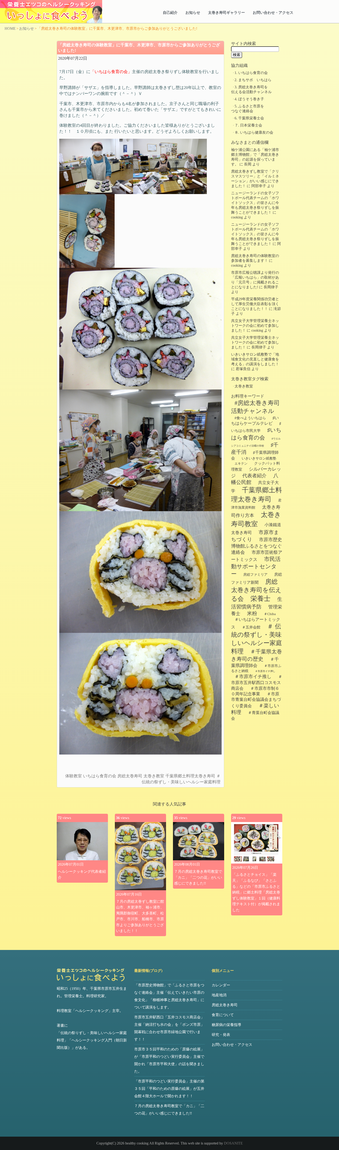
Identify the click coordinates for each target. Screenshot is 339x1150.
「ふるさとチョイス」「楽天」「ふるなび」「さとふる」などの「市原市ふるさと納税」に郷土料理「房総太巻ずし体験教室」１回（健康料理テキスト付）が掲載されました (256, 892)
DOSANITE (233, 1143)
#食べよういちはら (250, 418)
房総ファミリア (255, 574)
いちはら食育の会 (99, 776)
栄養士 (260, 598)
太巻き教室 (153, 776)
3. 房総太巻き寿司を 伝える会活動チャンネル (262, 89)
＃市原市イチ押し (265, 671)
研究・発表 (221, 1035)
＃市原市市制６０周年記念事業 (255, 691)
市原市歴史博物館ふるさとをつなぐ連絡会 (256, 546)
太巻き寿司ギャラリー (226, 13)
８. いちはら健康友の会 (254, 132)
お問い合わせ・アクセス (273, 13)
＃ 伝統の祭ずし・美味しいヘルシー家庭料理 (256, 639)
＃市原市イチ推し (253, 676)
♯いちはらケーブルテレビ (255, 421)
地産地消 (219, 995)
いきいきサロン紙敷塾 (259, 458)
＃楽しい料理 (255, 709)
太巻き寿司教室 (256, 519)
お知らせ (192, 13)
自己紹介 (170, 13)
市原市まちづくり (255, 535)
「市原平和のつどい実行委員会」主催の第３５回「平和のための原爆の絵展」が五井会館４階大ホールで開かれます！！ (169, 1088)
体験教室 (73, 776)
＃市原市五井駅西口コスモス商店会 (256, 682)
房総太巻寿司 (129, 776)
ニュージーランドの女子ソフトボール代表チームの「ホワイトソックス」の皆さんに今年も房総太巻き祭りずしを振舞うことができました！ (255, 202)
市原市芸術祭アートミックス (256, 556)
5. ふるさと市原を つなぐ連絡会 (271, 108)
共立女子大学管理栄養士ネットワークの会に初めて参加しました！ (255, 325)
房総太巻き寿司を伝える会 (256, 590)
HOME (10, 28)
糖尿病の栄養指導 (226, 1025)
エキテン (241, 463)
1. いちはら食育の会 (251, 73)
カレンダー (221, 985)
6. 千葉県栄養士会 (249, 118)
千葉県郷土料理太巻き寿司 (190, 776)
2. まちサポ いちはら (253, 80)
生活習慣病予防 (256, 603)
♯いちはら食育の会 (256, 434)
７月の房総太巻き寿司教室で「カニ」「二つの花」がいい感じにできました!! (198, 877)
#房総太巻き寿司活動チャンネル (255, 407)
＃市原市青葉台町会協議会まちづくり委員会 (256, 700)
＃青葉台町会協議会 (255, 716)
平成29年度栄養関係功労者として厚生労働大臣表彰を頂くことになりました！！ (255, 304)
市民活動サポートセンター (256, 566)
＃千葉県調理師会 (255, 662)
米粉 (252, 613)
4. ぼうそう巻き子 (249, 99)
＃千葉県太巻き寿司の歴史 (256, 655)
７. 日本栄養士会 (248, 125)
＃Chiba (270, 614)
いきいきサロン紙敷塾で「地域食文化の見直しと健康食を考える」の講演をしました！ (255, 359)
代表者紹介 (254, 475)
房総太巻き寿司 (225, 1005)
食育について (223, 1015)
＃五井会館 (251, 627)
